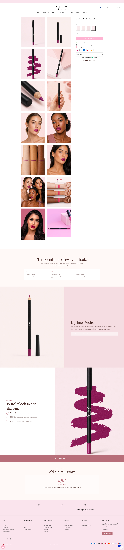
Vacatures (46, 531)
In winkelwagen (89, 38)
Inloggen (66, 523)
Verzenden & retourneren (29, 523)
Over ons (71, 12)
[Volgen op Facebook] (3, 539)
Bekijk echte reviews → (62, 490)
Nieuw (4, 525)
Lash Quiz (85, 12)
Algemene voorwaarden (87, 525)
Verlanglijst (67, 529)
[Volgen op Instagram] (7, 539)
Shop (4, 523)
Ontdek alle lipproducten (62, 458)
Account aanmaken (69, 525)
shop (38, 12)
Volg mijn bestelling (28, 529)
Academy (46, 529)
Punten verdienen (61, 12)
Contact (78, 12)
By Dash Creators (47, 525)
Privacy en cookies (86, 523)
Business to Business (48, 527)
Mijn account (67, 527)
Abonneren (107, 533)
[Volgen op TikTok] (17, 539)
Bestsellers (5, 527)
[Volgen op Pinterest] (13, 539)
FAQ (25, 525)
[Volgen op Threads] (10, 539)
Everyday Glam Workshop (48, 12)
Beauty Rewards (6, 531)
